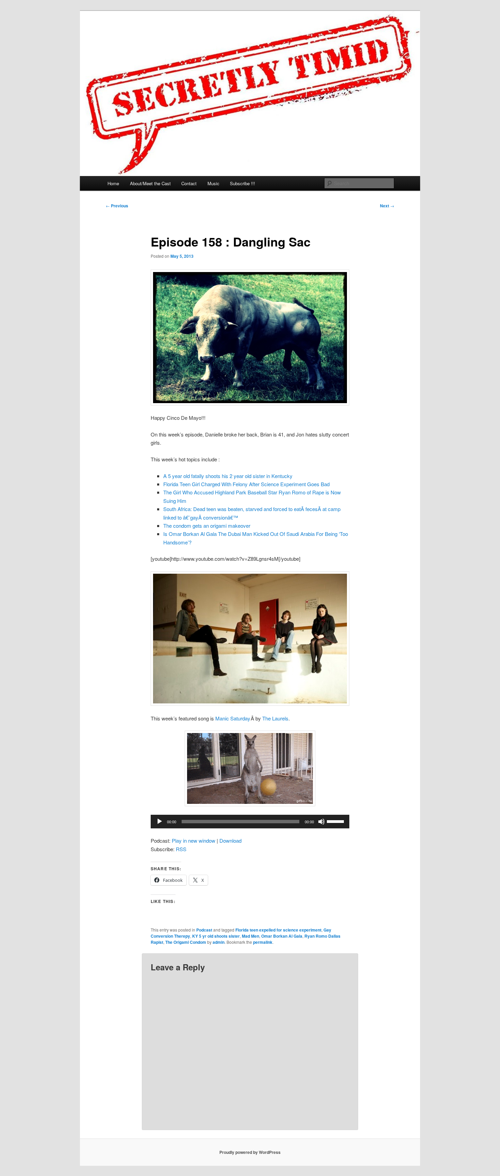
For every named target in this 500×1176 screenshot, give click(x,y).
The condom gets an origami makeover (206, 525)
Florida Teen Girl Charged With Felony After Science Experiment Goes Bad (246, 484)
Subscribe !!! (242, 183)
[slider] (336, 821)
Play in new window (193, 840)
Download (230, 840)
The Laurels (275, 718)
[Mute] (321, 821)
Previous (117, 206)
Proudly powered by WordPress (250, 1152)
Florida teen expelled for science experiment (278, 930)
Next (387, 206)
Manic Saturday (232, 718)
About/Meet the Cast (150, 183)
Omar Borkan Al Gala (281, 936)
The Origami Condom (185, 942)
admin (218, 942)
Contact (189, 183)
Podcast (204, 930)
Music (213, 183)
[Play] (159, 821)
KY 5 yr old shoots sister (216, 936)
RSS (181, 849)
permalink (262, 942)
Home (113, 183)
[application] (250, 821)
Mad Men (250, 936)
